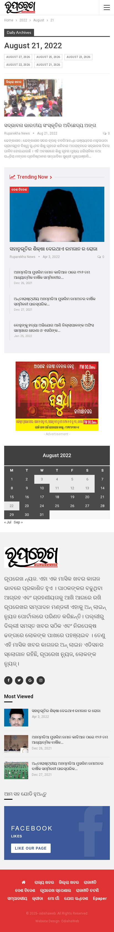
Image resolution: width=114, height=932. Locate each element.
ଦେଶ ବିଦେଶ (19, 189)
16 (27, 497)
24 (42, 506)
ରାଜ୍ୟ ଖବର (44, 882)
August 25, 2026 (48, 57)
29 (12, 515)
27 (87, 506)
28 (102, 506)
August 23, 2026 (78, 57)
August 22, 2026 (18, 64)
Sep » (18, 522)
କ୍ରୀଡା (37, 898)
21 (102, 497)
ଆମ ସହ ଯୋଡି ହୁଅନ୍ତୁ (25, 794)
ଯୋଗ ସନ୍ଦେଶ (76, 898)
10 (42, 488)
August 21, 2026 (48, 64)
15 (12, 497)
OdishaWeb (70, 921)
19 (72, 497)
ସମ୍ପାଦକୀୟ (17, 898)
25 (57, 506)
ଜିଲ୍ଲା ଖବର (13, 82)
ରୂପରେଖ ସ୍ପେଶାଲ (55, 890)
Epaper (100, 898)
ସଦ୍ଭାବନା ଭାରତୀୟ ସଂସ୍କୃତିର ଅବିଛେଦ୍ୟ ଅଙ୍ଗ (50, 125)
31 (42, 515)
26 (72, 506)
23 (27, 506)
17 (42, 497)
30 (27, 515)
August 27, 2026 (18, 57)
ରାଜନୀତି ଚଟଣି (87, 890)
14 (102, 488)
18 (57, 497)
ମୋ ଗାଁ (53, 898)
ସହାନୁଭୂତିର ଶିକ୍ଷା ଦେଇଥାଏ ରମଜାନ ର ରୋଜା (53, 249)
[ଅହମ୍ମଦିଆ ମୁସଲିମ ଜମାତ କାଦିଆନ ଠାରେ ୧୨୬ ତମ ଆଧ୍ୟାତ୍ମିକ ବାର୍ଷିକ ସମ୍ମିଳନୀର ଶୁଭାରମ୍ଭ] (16, 744)
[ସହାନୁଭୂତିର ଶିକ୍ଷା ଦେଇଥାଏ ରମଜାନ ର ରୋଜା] (57, 214)
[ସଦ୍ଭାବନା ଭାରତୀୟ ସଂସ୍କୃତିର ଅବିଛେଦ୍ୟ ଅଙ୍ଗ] (33, 97)
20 (87, 497)
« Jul (7, 522)
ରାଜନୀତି (90, 882)
